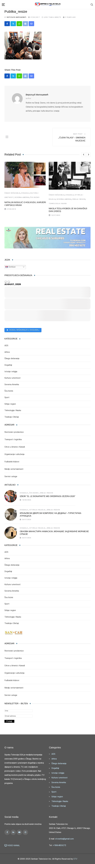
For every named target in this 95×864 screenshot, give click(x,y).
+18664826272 (59, 845)
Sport (6, 397)
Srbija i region (78, 199)
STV (75, 859)
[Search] (92, 4)
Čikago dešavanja (12, 193)
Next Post (78, 134)
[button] (83, 154)
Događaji (25, 193)
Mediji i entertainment (13, 469)
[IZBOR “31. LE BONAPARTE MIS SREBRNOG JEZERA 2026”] (10, 496)
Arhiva (7, 352)
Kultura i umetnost (12, 378)
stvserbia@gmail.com (64, 839)
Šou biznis (34, 197)
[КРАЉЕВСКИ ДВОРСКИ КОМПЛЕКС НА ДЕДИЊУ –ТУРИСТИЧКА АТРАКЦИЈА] (10, 514)
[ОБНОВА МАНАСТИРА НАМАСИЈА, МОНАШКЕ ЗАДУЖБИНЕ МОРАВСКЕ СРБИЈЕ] (10, 533)
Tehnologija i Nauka (58, 203)
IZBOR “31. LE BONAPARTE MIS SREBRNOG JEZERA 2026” (47, 496)
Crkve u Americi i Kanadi (14, 447)
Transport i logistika (13, 439)
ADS (6, 345)
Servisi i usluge (10, 476)
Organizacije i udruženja (14, 454)
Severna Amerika (21, 197)
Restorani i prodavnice (14, 432)
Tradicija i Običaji (11, 417)
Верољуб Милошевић (16, 17)
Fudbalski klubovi (11, 461)
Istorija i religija (10, 371)
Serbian (12, 267)
